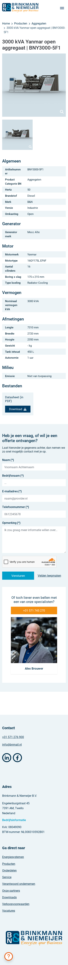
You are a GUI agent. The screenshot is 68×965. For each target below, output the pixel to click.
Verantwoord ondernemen (18, 884)
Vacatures (8, 910)
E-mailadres (12, 491)
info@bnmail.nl (12, 744)
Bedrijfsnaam (13, 475)
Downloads (9, 897)
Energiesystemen (13, 857)
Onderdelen (9, 870)
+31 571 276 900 (13, 737)
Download (15, 409)
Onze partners (11, 890)
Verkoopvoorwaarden (15, 904)
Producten (8, 864)
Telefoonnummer (15, 507)
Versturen (18, 576)
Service (6, 877)
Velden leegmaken (49, 575)
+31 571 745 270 (34, 610)
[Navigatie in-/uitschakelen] (63, 8)
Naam (8, 460)
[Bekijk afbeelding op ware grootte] (34, 85)
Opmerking (11, 523)
